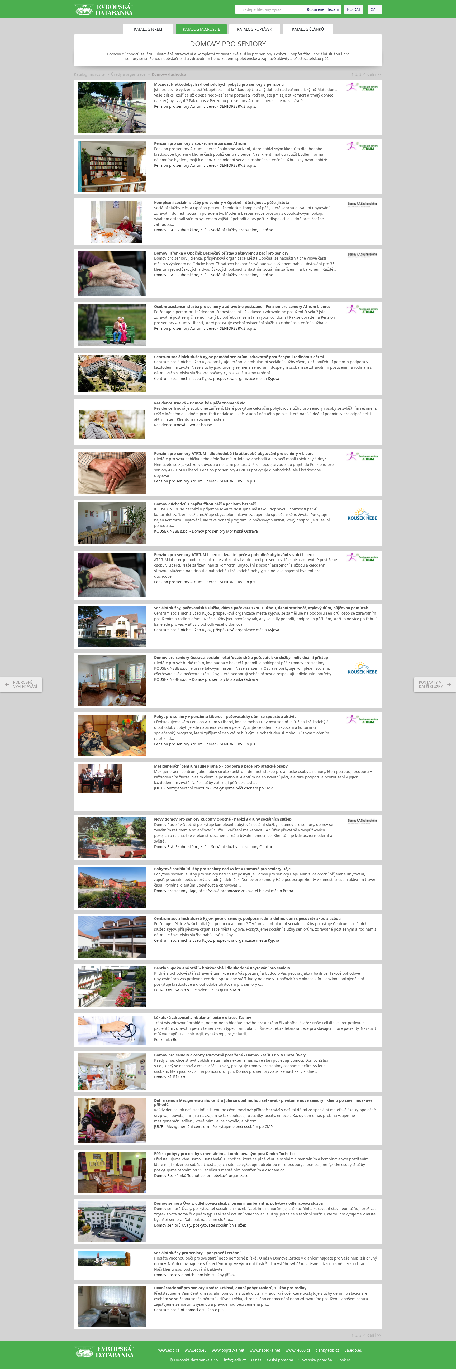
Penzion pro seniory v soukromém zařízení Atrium (200, 143)
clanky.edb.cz (327, 1350)
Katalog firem (148, 29)
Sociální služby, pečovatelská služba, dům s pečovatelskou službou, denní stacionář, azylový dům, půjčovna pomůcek (261, 607)
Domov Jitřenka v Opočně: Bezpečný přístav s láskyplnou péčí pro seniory (221, 253)
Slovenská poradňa (315, 1359)
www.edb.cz (168, 1350)
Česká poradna (280, 1359)
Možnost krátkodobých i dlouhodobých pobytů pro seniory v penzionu (219, 84)
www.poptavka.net (228, 1350)
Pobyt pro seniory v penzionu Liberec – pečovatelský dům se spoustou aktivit (225, 716)
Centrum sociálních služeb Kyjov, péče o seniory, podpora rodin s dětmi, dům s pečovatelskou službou (247, 918)
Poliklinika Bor (166, 1039)
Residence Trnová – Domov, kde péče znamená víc (199, 402)
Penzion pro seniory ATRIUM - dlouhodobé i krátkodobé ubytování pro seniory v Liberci (234, 453)
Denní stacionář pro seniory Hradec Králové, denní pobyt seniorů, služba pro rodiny (230, 1287)
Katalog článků (308, 29)
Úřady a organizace (128, 74)
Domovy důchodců (169, 74)
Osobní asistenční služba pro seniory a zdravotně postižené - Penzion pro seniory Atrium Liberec (242, 306)
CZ (372, 9)
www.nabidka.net (265, 1350)
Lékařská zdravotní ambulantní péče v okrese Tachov (202, 1017)
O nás (256, 1359)
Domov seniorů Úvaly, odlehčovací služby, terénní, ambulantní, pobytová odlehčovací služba (238, 1203)
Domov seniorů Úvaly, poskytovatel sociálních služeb (200, 1225)
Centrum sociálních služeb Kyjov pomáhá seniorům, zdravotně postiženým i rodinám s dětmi (239, 356)
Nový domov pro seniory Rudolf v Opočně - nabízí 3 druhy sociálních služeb (223, 819)
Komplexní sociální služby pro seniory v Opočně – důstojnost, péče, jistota (221, 202)
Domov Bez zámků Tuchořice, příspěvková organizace (201, 1175)
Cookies (344, 1359)
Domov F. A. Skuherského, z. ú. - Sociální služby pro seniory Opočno (213, 229)
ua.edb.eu (353, 1350)
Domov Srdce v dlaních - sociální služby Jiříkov (194, 1274)
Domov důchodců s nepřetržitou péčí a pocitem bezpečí (205, 503)
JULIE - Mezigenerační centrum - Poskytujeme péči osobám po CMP (213, 788)
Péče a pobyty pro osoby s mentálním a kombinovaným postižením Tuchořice (225, 1153)
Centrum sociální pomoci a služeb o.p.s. (189, 1309)
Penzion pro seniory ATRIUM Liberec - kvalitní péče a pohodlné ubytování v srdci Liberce (234, 554)
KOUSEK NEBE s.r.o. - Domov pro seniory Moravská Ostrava (206, 531)
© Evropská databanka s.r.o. (194, 1359)
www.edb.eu (196, 1350)
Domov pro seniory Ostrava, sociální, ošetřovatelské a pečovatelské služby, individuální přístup (241, 657)
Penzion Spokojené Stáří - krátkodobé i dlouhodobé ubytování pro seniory (222, 967)
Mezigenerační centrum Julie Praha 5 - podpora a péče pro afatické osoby (221, 766)
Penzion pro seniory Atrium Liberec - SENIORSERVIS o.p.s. (205, 106)
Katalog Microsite (201, 29)
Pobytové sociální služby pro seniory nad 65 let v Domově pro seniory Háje (222, 868)
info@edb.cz (235, 1359)
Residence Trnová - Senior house (183, 424)
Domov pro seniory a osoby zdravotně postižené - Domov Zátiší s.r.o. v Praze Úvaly (230, 1054)
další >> (374, 74)
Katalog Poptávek (254, 29)
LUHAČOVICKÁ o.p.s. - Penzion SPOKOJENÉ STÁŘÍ (197, 989)
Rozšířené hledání (323, 9)
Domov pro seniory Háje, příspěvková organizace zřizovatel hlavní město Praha (223, 890)
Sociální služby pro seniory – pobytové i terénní (197, 1252)
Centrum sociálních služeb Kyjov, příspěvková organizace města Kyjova (216, 378)
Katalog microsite (89, 74)
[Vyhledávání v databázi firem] (104, 1355)
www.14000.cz (298, 1350)
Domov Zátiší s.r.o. (170, 1076)
